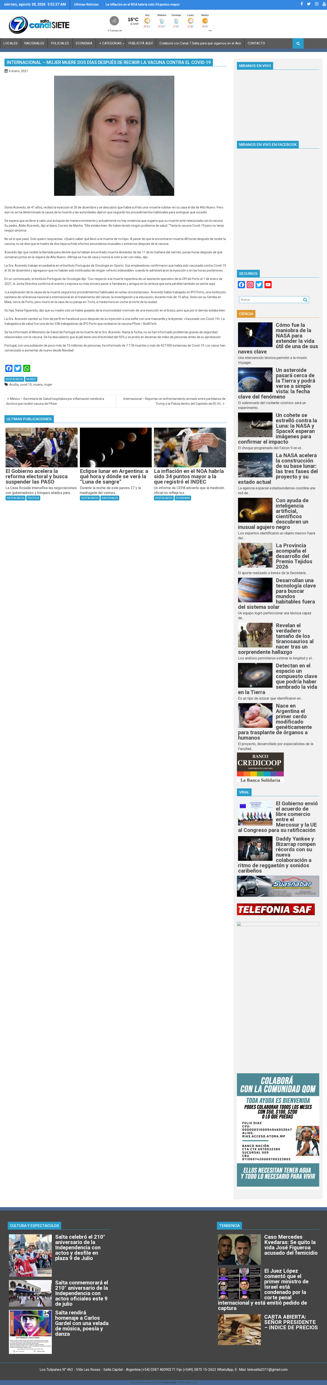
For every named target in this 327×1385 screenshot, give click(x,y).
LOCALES (11, 43)
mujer (48, 384)
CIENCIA (246, 314)
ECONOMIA (84, 43)
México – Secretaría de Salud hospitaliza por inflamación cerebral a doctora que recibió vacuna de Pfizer (55, 401)
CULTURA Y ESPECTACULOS (34, 1225)
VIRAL (244, 792)
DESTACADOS (14, 379)
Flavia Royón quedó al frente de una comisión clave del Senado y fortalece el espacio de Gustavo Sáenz (143, 6)
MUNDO (31, 379)
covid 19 (26, 384)
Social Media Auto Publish (145, 1382)
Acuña (13, 384)
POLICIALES (60, 43)
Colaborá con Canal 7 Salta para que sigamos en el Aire (200, 43)
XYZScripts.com (187, 1382)
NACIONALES (34, 43)
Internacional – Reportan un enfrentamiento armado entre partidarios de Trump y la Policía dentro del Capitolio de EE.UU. (174, 401)
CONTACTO (256, 43)
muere (37, 384)
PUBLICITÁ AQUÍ (141, 43)
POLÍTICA (33, 498)
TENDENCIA (229, 1225)
